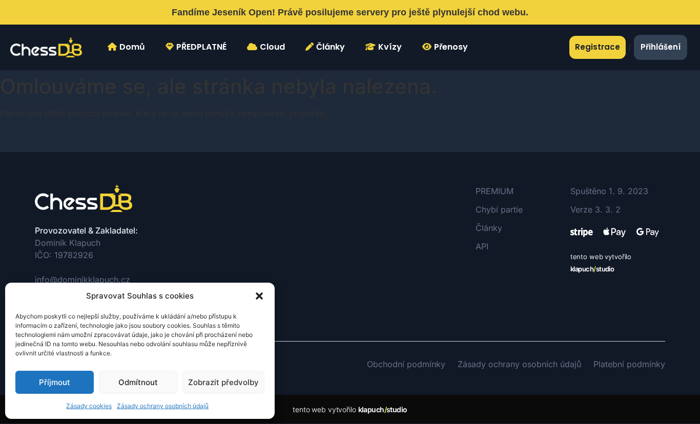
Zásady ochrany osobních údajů (163, 406)
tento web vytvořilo (350, 409)
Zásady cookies (89, 406)
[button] (259, 296)
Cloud (272, 47)
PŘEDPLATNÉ (201, 47)
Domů (132, 47)
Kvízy (390, 47)
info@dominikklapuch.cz (82, 279)
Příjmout (54, 382)
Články (330, 47)
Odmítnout (138, 382)
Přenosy (451, 47)
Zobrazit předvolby (223, 382)
